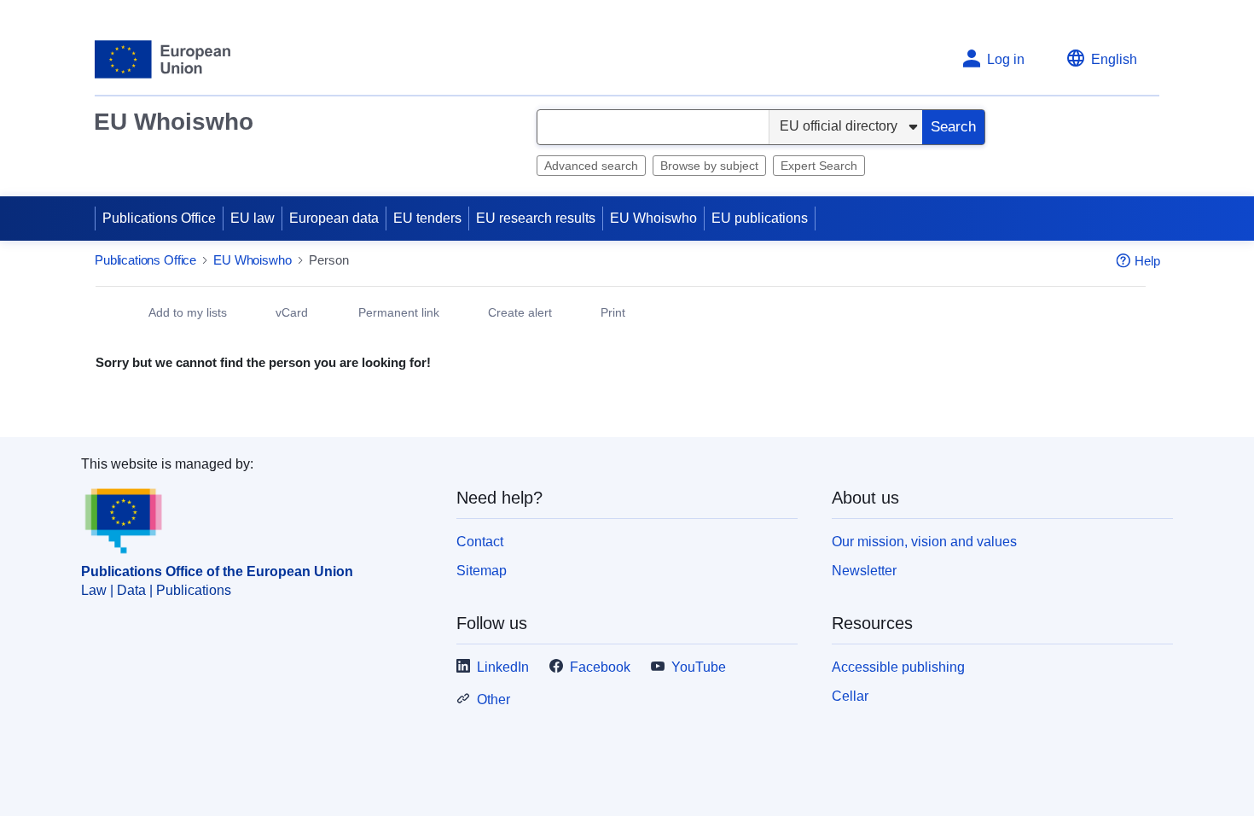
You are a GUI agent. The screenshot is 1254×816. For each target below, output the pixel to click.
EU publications (759, 218)
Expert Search (819, 165)
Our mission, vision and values (924, 542)
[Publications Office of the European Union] (162, 59)
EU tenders (427, 218)
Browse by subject (709, 165)
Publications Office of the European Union (217, 572)
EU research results (535, 218)
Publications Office (159, 218)
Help (1147, 261)
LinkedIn (503, 668)
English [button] (1114, 59)
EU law (252, 218)
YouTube (698, 668)
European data (334, 218)
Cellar (850, 697)
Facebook (600, 668)
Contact (479, 542)
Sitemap (481, 571)
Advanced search (591, 165)
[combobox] (653, 127)
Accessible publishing (898, 668)
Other (493, 700)
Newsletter (864, 571)
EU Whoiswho (173, 121)
